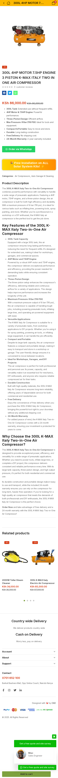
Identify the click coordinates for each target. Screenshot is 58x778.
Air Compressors (22, 176)
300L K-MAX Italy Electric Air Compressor (42, 581)
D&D (54, 703)
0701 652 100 (11, 678)
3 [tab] (30, 600)
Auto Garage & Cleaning (42, 176)
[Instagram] (9, 690)
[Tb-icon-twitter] (15, 690)
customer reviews (23, 87)
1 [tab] (24, 600)
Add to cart (26, 774)
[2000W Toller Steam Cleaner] (15, 558)
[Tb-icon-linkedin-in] (20, 690)
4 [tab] (33, 600)
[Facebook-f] (3, 690)
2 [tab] (27, 600)
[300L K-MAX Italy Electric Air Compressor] (43, 558)
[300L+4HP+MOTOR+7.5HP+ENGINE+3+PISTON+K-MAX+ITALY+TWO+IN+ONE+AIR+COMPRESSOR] (10, 93)
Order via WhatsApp (20, 149)
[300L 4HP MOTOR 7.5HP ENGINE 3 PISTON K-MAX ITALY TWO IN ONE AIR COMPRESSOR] (4, 93)
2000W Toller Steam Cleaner (12, 581)
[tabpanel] (15, 566)
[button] (50, 3)
